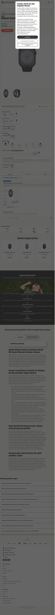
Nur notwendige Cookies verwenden (27, 45)
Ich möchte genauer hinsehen (27, 41)
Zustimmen (27, 37)
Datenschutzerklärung (22, 33)
